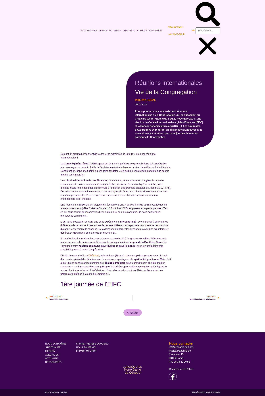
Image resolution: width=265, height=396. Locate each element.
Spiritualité (105, 30)
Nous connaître (88, 30)
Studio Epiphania (212, 392)
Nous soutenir (175, 27)
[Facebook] (173, 376)
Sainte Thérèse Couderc (92, 343)
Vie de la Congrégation (166, 92)
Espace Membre (176, 34)
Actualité (142, 30)
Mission (117, 30)
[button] (208, 14)
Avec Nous (129, 30)
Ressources (155, 30)
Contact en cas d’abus (181, 369)
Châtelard (93, 255)
